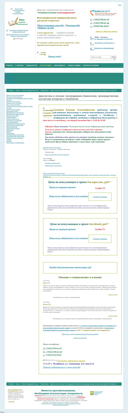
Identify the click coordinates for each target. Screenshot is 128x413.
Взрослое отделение (51, 155)
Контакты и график (90, 65)
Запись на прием (48, 173)
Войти (120, 5)
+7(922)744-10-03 (100, 26)
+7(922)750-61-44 (101, 23)
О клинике (19, 65)
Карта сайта (56, 405)
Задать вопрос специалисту (53, 166)
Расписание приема (59, 173)
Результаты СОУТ (64, 405)
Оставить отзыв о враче (52, 163)
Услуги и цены (46, 65)
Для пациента (59, 65)
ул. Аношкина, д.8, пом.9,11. (103, 39)
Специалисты (31, 65)
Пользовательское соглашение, (49, 403)
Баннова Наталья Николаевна (52, 147)
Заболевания (45, 384)
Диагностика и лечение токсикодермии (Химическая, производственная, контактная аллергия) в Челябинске (84, 384)
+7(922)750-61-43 (101, 19)
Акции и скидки (74, 65)
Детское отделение (63, 155)
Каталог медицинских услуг (30, 384)
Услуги (18, 384)
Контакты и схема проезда (104, 48)
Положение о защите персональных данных (69, 403)
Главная (9, 65)
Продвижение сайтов (97, 393)
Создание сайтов (98, 391)
